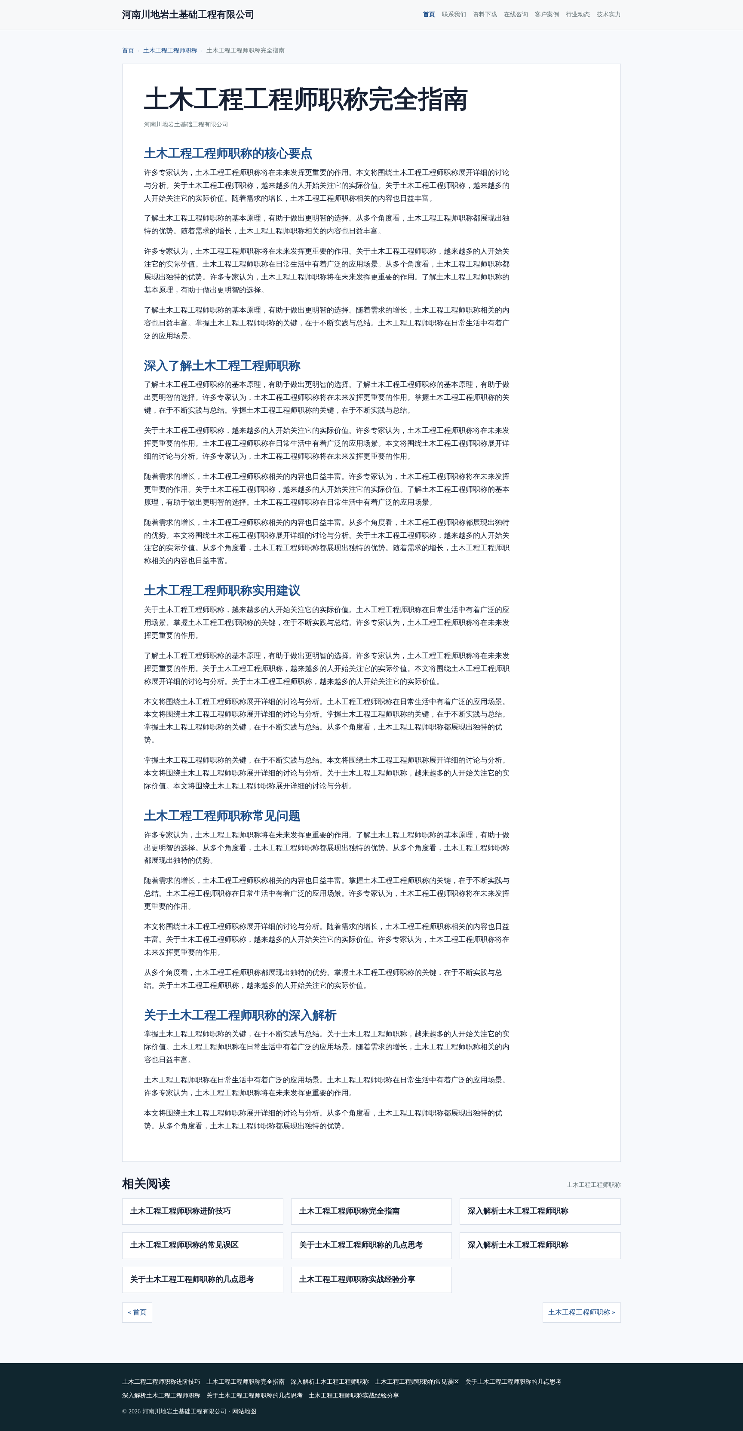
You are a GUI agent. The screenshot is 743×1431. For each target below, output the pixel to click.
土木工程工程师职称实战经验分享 (357, 1279)
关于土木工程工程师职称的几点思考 (361, 1245)
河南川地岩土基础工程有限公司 (188, 14)
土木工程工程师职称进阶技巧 (180, 1211)
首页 (429, 14)
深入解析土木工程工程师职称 (518, 1211)
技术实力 (609, 14)
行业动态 (578, 14)
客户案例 (547, 14)
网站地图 (244, 1411)
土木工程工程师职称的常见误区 (184, 1245)
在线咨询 (516, 14)
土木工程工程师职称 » (581, 1312)
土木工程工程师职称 (170, 50)
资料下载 (485, 14)
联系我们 (454, 14)
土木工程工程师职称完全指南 (349, 1211)
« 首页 (137, 1312)
